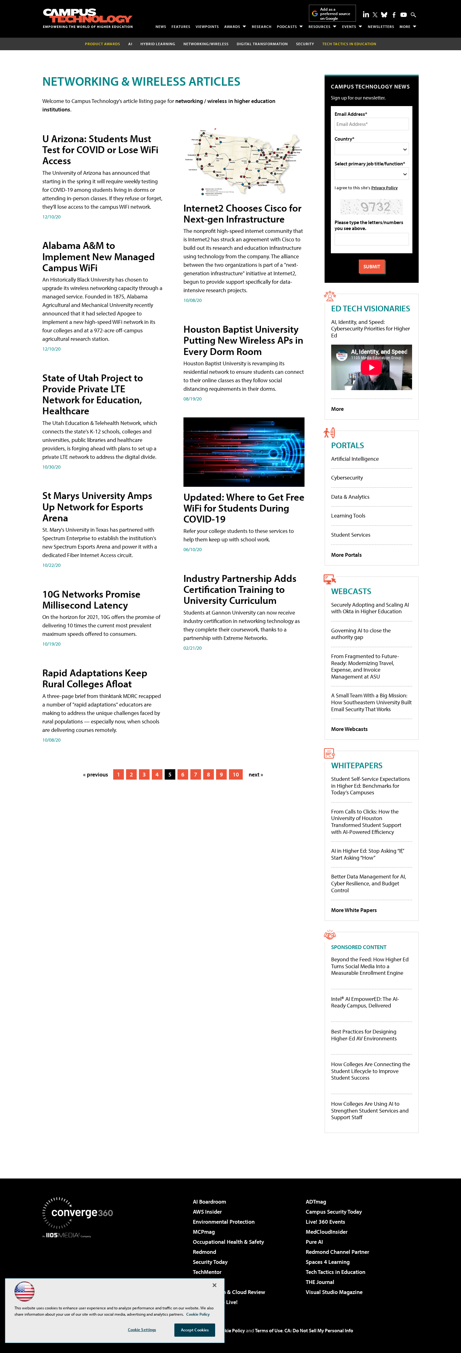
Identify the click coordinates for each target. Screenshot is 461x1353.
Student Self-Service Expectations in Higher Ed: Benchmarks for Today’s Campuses (370, 785)
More (405, 26)
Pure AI (314, 1241)
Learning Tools (348, 515)
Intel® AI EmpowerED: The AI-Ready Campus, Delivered (365, 1002)
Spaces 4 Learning (328, 1261)
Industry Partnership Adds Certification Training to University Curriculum (239, 589)
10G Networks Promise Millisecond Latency (91, 599)
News (161, 26)
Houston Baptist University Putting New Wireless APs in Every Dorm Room (243, 340)
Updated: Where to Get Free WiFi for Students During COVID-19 (244, 508)
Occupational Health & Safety (228, 1241)
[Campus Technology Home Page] (87, 18)
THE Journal (320, 1282)
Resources (320, 26)
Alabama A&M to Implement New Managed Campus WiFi (98, 256)
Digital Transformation (262, 43)
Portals (347, 444)
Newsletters (381, 26)
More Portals (346, 554)
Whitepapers (357, 765)
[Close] (214, 1285)
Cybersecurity (347, 477)
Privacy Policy (384, 188)
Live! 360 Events (325, 1221)
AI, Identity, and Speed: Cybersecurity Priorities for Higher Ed (370, 328)
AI (130, 43)
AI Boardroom (209, 1201)
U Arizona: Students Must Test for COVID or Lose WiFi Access (100, 149)
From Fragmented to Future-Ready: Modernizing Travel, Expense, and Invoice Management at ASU (365, 666)
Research (262, 26)
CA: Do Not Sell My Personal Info (318, 1330)
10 (236, 774)
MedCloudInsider (326, 1231)
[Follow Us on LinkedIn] (366, 14)
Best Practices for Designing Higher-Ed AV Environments (364, 1035)
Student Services (350, 534)
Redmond (204, 1251)
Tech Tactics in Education (335, 1271)
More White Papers (354, 910)
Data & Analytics (350, 496)
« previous (95, 774)
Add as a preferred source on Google (335, 13)
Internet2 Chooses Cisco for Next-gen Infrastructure (242, 213)
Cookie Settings (142, 1329)
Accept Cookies (195, 1329)
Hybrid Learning (157, 43)
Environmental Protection (224, 1221)
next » (256, 774)
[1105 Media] (80, 1270)
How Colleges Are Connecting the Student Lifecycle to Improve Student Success (370, 1071)
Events (349, 26)
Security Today (210, 1261)
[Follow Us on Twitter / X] (375, 14)
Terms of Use (269, 1330)
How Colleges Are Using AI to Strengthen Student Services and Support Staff (370, 1110)
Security (305, 43)
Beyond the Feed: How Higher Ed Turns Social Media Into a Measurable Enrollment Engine (370, 966)
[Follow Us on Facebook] (394, 15)
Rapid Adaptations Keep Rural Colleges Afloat (94, 678)
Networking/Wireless (206, 43)
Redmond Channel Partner (337, 1251)
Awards (232, 26)
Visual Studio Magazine (334, 1292)
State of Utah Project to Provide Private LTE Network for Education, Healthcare (92, 394)
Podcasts (287, 26)
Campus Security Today (334, 1211)
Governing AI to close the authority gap (361, 634)
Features (181, 26)
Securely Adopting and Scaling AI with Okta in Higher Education (370, 608)
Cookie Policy (230, 1330)
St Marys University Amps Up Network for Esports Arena (97, 506)
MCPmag (204, 1231)
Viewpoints (207, 26)
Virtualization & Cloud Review (229, 1292)
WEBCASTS (351, 590)
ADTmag (316, 1201)
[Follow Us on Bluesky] (384, 15)
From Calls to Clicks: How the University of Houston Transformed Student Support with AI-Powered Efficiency (366, 821)
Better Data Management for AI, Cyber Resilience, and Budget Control (368, 883)
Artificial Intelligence (355, 458)
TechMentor (207, 1271)
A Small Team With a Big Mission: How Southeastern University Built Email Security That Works (371, 702)
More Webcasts (349, 729)
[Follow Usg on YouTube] (403, 15)
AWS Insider (207, 1211)
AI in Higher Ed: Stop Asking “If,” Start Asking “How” (367, 854)
